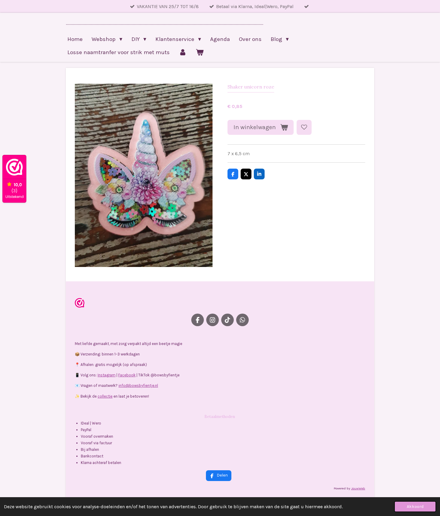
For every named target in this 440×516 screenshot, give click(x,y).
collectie (105, 396)
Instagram (107, 375)
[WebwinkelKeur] (79, 304)
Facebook (127, 375)
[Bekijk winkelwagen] (199, 52)
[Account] (182, 52)
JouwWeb (358, 488)
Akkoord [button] (415, 506)
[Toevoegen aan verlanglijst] (304, 127)
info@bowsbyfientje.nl (138, 385)
